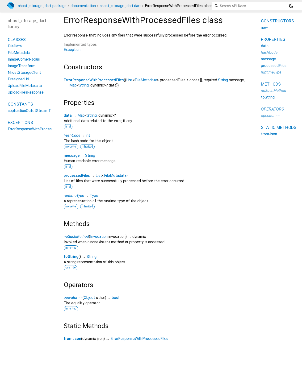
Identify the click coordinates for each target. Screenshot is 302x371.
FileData (15, 46)
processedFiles (77, 175)
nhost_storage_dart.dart (120, 6)
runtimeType (74, 195)
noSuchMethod (76, 236)
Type (94, 195)
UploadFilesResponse (26, 92)
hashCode (72, 135)
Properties (273, 39)
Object (89, 297)
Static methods (278, 127)
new (264, 27)
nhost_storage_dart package (42, 6)
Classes (17, 39)
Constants (20, 104)
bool (115, 297)
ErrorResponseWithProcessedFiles (94, 80)
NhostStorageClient (24, 72)
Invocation (99, 236)
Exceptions (20, 122)
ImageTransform (21, 66)
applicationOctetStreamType (32, 110)
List (129, 80)
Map (73, 85)
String (223, 80)
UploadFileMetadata (25, 85)
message (72, 155)
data (68, 115)
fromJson (72, 338)
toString (71, 256)
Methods (271, 84)
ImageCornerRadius (24, 59)
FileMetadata (146, 80)
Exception (72, 49)
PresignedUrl (18, 79)
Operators (272, 109)
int (88, 135)
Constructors (277, 20)
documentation (83, 6)
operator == (73, 297)
